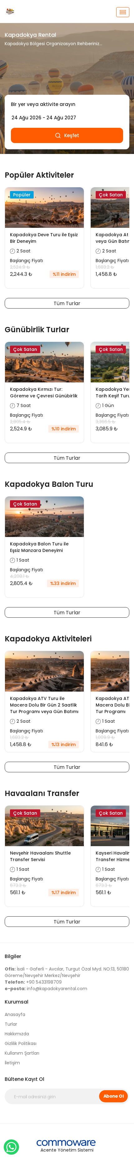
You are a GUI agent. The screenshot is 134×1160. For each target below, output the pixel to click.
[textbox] (67, 104)
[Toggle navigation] (122, 12)
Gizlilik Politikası (20, 1043)
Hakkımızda (17, 1034)
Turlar (11, 1024)
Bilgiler (13, 956)
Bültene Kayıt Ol (24, 1079)
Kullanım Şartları (22, 1053)
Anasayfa (15, 1014)
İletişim (12, 1063)
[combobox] (67, 104)
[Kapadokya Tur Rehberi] (22, 12)
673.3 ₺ (18, 885)
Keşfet (71, 135)
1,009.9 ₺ (105, 737)
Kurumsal (16, 1001)
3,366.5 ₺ (106, 422)
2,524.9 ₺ (20, 267)
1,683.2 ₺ (105, 267)
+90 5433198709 (33, 982)
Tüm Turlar (67, 303)
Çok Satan (111, 195)
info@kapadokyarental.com (46, 988)
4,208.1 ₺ (19, 576)
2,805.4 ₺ (20, 422)
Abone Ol (113, 1096)
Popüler (22, 195)
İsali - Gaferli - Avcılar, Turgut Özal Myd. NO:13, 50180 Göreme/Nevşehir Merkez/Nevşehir (67, 972)
